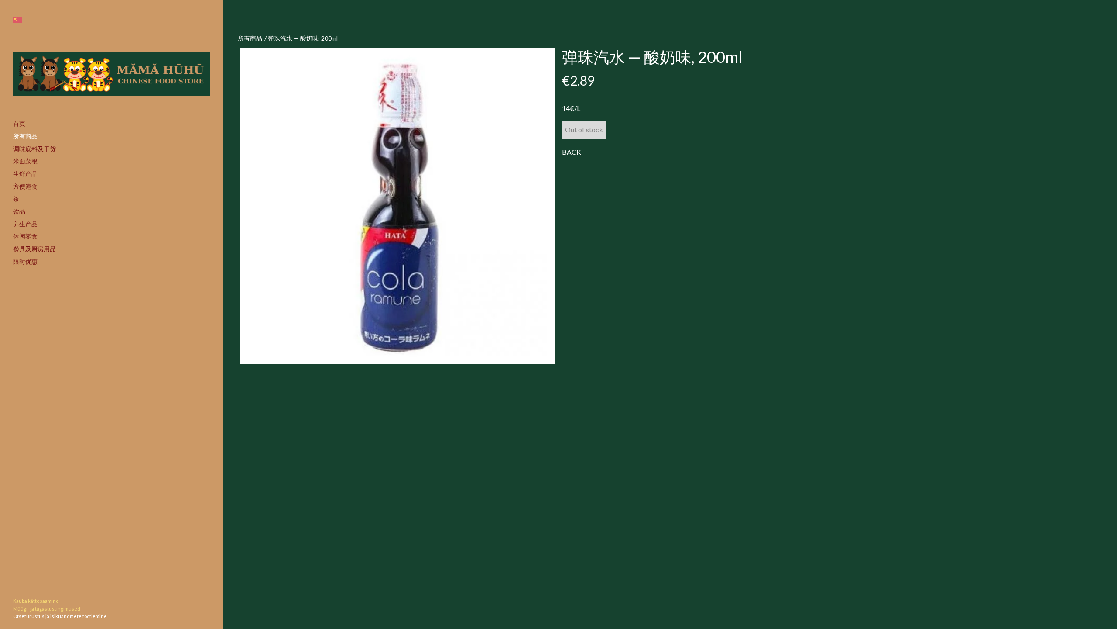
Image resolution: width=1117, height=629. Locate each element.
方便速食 (25, 186)
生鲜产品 (25, 173)
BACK (571, 152)
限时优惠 (25, 261)
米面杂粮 (25, 161)
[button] (17, 20)
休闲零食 (25, 236)
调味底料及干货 (34, 148)
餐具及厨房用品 (34, 248)
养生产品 (25, 224)
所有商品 (25, 136)
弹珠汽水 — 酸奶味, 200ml (303, 38)
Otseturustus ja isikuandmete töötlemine (60, 616)
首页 (19, 123)
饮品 (19, 211)
